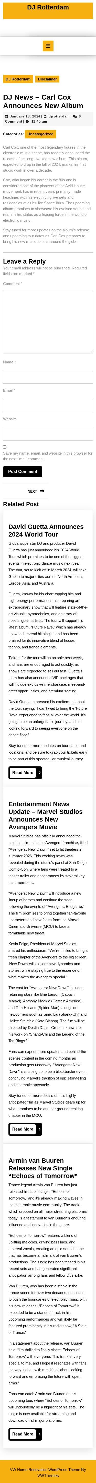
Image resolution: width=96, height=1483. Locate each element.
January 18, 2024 (25, 116)
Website (10, 419)
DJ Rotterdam (48, 7)
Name (9, 362)
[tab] (48, 46)
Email (9, 390)
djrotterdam (59, 116)
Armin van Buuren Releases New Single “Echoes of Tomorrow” (43, 1168)
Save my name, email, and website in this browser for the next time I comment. (47, 456)
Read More (24, 774)
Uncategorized (40, 134)
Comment (12, 283)
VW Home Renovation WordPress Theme (45, 1469)
